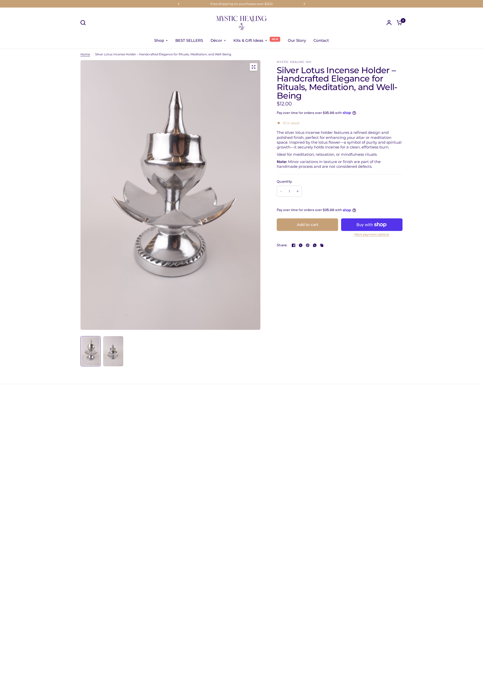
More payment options (371, 234)
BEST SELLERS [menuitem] (189, 40)
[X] (301, 245)
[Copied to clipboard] (322, 245)
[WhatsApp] (315, 245)
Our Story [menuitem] (297, 40)
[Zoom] (253, 67)
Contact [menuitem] (321, 40)
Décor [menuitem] (216, 40)
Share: (282, 245)
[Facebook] (294, 245)
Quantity (284, 181)
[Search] (84, 22)
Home (85, 54)
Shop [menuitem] (159, 40)
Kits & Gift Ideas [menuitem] (248, 40)
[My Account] (389, 22)
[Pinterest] (308, 245)
